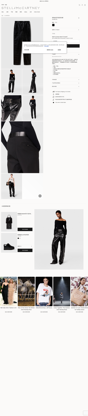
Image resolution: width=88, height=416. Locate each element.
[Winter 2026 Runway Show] (26, 291)
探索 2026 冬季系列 (44, 1)
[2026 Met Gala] (8, 291)
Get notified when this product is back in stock (62, 38)
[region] (44, 48)
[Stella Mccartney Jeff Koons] (44, 291)
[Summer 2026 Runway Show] (61, 291)
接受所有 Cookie (50, 49)
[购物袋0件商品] (85, 5)
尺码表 (53, 33)
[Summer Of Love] (79, 291)
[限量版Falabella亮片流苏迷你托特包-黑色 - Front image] (9, 222)
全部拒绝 (59, 49)
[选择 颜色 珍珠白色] (20, 238)
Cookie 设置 (26, 49)
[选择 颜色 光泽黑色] (18, 238)
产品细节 (54, 54)
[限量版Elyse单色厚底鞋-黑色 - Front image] (9, 243)
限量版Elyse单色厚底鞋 (23, 234)
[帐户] (82, 5)
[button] (11, 82)
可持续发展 (54, 79)
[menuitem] (3, 12)
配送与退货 (54, 86)
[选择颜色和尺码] (79, 18)
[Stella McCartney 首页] (20, 8)
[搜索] (79, 5)
